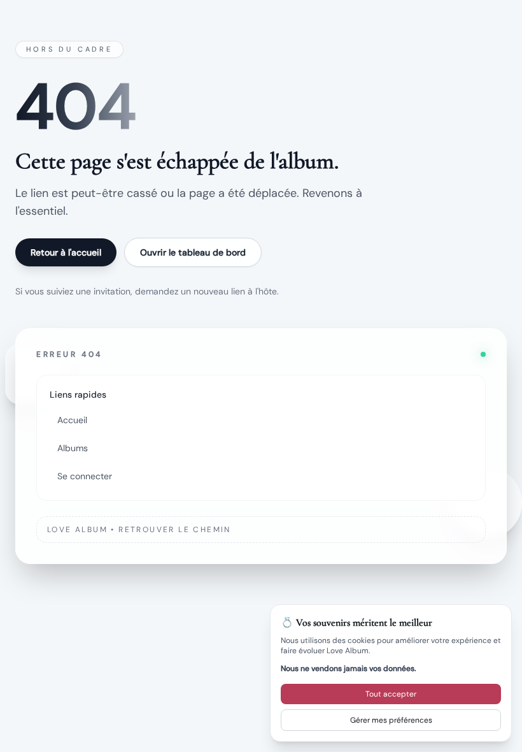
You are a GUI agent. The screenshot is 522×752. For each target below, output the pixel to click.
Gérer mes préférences (391, 720)
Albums (72, 448)
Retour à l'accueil (66, 252)
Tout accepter (390, 694)
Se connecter (84, 476)
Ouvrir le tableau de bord (193, 252)
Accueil (72, 420)
